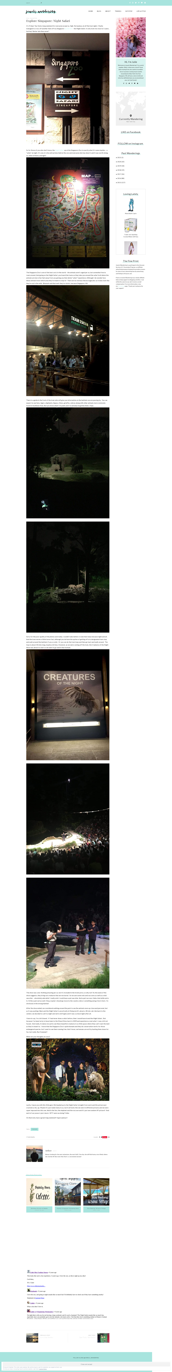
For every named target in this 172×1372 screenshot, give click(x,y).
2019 (120, 166)
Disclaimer (121, 286)
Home (90, 11)
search (28, 2)
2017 (120, 174)
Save (105, 1137)
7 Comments (30, 1137)
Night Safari (59, 150)
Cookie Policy (43, 1369)
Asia (27, 18)
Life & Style (141, 11)
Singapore (33, 18)
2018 (120, 170)
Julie (55, 1151)
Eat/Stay (129, 11)
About (108, 11)
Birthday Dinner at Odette (39, 1208)
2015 (121, 182)
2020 (120, 162)
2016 (120, 178)
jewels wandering (41, 11)
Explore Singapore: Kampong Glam (68, 1208)
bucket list (68, 29)
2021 (120, 157)
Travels (118, 11)
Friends (34, 1129)
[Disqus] (67, 1240)
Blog (99, 11)
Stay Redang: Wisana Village (96, 1208)
